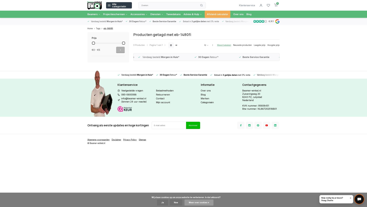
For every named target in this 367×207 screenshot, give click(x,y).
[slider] (93, 43)
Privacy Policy (130, 140)
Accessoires (137, 14)
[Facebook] (240, 125)
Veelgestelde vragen (132, 90)
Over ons (238, 14)
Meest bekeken (224, 45)
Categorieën (207, 102)
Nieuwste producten (242, 45)
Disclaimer (116, 140)
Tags (98, 28)
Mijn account (163, 102)
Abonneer (193, 125)
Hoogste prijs (274, 45)
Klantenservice (247, 5)
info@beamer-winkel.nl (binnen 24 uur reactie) (134, 100)
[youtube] (266, 125)
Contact (160, 98)
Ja (162, 202)
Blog (248, 14)
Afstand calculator (217, 14)
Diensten (155, 14)
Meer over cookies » (199, 202)
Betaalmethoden (165, 90)
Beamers (92, 14)
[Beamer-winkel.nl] (94, 5)
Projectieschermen (114, 14)
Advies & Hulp (191, 14)
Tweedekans (173, 14)
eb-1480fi (108, 28)
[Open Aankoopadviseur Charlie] (359, 199)
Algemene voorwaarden (98, 140)
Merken (205, 98)
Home (90, 28)
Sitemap (142, 140)
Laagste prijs (259, 45)
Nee (176, 202)
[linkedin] (275, 125)
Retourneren (163, 94)
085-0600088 (128, 94)
